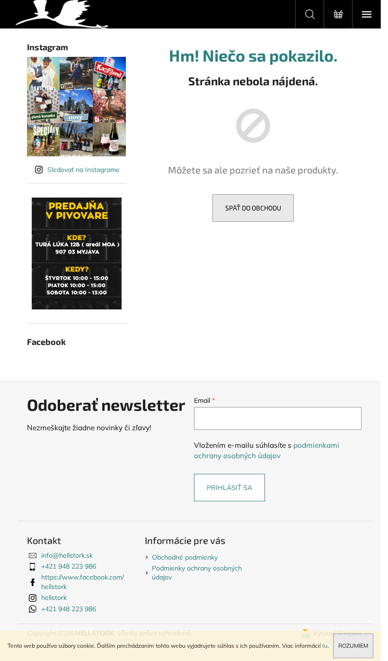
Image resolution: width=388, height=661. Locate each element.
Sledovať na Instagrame (83, 169)
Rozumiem (353, 645)
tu (324, 645)
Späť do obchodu (253, 208)
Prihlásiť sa (229, 487)
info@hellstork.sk (67, 555)
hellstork (54, 597)
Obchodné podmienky (185, 557)
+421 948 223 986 (68, 566)
